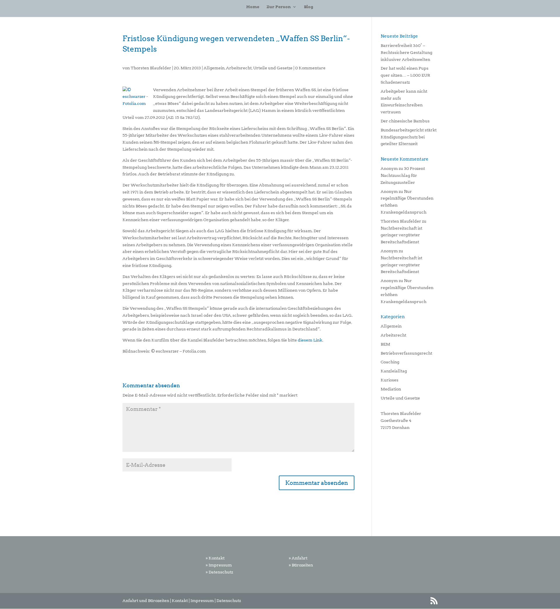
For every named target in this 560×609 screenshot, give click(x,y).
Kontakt (180, 600)
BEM (385, 344)
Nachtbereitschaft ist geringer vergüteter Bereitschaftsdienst (401, 235)
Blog (308, 7)
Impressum (202, 600)
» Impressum (219, 565)
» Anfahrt (298, 558)
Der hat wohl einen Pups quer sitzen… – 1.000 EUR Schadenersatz (405, 75)
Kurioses (389, 380)
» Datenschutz (219, 572)
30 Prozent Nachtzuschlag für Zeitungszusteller (403, 175)
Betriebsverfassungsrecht (406, 353)
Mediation (391, 389)
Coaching (390, 362)
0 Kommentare (310, 68)
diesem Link (310, 340)
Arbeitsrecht (239, 68)
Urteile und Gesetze (273, 68)
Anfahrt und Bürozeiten (146, 600)
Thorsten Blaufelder (151, 68)
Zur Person (279, 7)
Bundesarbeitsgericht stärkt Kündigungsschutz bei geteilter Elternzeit (409, 137)
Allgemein (214, 68)
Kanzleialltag (394, 371)
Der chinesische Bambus (405, 121)
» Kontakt (215, 558)
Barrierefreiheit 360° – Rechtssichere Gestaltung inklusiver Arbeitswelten (406, 52)
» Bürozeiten (301, 565)
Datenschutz (228, 600)
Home (252, 7)
